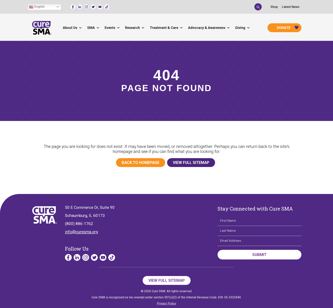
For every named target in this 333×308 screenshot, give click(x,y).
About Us (70, 28)
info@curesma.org (81, 231)
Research (132, 28)
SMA (91, 28)
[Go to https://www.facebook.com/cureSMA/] (73, 6)
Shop (274, 7)
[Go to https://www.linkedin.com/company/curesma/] (79, 6)
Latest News (290, 7)
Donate (283, 28)
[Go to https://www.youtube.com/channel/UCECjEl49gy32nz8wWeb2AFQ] (100, 6)
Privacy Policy (166, 303)
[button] (258, 6)
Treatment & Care (164, 28)
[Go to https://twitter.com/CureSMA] (93, 6)
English (39, 6)
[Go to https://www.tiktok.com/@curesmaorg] (106, 6)
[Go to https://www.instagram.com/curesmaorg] (86, 6)
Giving (240, 28)
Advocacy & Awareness (206, 28)
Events (110, 28)
